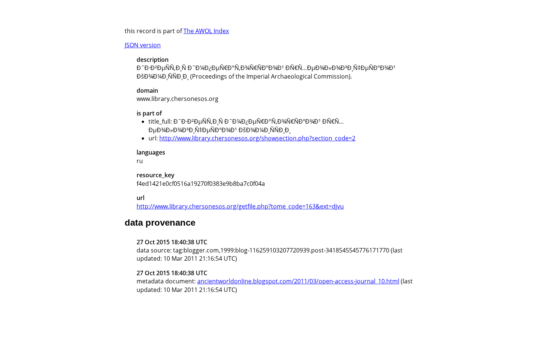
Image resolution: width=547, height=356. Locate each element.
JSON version (143, 45)
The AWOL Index (206, 31)
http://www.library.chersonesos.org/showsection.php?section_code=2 (257, 138)
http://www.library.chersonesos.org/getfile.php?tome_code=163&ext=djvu (240, 206)
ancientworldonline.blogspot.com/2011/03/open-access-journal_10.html (298, 281)
